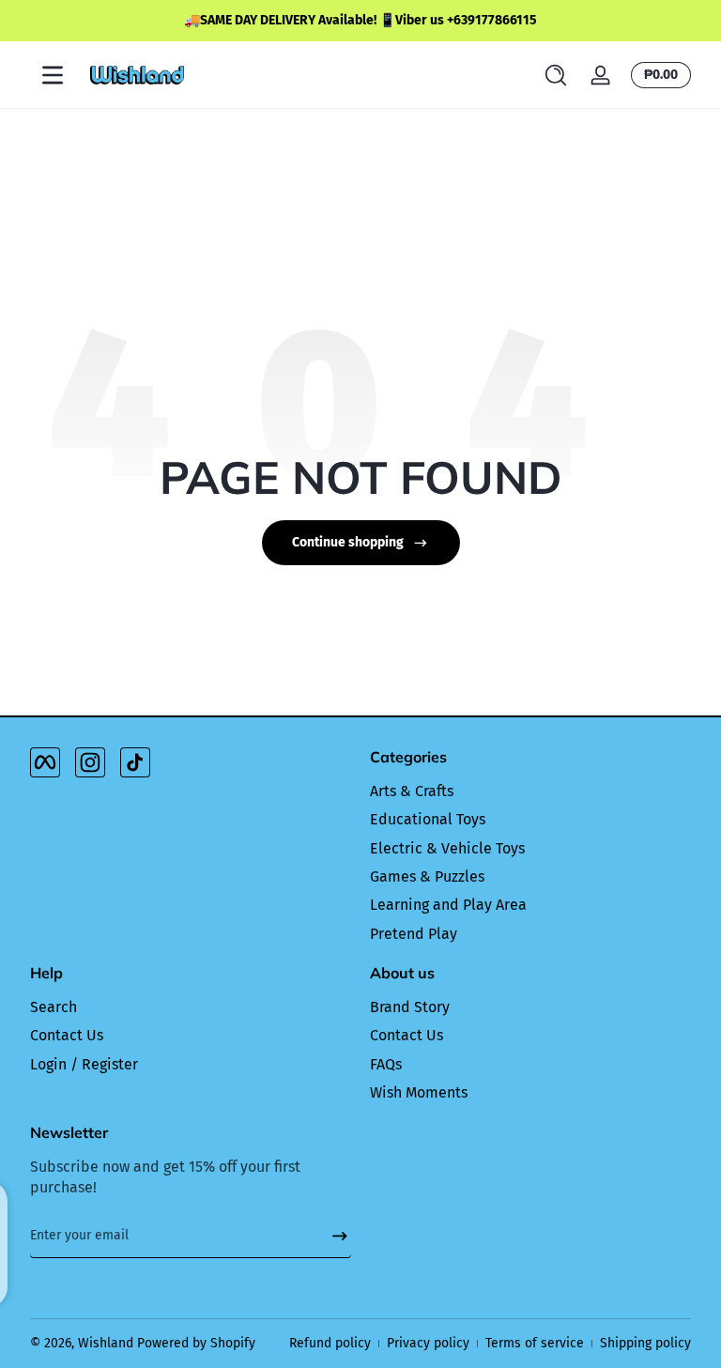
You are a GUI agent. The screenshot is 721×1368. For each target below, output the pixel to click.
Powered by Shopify (196, 1343)
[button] (555, 75)
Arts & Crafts (411, 791)
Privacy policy (428, 1343)
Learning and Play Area (448, 905)
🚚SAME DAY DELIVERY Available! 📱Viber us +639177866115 (360, 20)
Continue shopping (348, 542)
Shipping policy (645, 1343)
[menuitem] (530, 791)
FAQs (386, 1064)
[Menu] (52, 75)
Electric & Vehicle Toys (447, 848)
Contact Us (66, 1035)
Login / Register (84, 1064)
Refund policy (330, 1343)
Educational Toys (427, 819)
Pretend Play (413, 934)
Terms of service (534, 1343)
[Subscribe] (332, 1235)
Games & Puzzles (427, 876)
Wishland (105, 1343)
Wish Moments (419, 1092)
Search (53, 1007)
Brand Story (410, 1007)
